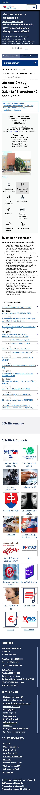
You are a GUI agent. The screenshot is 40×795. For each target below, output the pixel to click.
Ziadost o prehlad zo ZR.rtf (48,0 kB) (16, 389)
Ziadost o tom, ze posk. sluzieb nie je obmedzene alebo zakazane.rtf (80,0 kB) (17, 406)
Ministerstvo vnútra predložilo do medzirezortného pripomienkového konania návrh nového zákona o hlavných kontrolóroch (17, 23)
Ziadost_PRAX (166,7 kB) (20, 343)
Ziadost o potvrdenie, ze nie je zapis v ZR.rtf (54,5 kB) (18, 382)
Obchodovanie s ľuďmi (12, 756)
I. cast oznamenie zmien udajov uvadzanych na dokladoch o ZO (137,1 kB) (18, 320)
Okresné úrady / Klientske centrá (16, 73)
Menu (31, 7)
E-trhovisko (8, 772)
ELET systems (7, 783)
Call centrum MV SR (11, 769)
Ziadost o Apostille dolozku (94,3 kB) (16, 349)
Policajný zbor (9, 709)
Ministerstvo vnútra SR (13, 697)
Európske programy (11, 706)
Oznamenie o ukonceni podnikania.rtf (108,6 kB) (19, 366)
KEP (4, 108)
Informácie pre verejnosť (18, 108)
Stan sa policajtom (11, 747)
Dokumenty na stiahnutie (13, 105)
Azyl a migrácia (9, 713)
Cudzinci (7, 759)
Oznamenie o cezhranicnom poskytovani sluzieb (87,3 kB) (17, 374)
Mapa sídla (18, 783)
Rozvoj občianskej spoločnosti (16, 728)
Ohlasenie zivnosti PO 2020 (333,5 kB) (16, 313)
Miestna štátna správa (12, 763)
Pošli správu (13, 131)
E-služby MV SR (9, 750)
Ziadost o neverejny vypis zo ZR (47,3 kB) (17, 400)
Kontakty (29, 105)
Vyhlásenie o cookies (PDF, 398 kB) (16, 789)
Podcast (6, 743)
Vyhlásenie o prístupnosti (13, 786)
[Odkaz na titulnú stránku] (11, 6)
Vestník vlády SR (10, 753)
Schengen (7, 725)
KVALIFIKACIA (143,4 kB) (20, 340)
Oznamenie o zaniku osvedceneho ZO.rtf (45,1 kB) (17, 359)
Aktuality (6, 103)
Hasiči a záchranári (11, 719)
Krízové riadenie (10, 722)
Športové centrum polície (14, 732)
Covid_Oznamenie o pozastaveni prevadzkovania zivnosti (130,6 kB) (15, 335)
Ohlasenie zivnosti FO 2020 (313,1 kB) (16, 307)
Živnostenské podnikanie (13, 77)
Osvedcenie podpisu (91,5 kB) (22, 352)
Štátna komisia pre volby (14, 700)
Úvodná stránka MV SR (10, 56)
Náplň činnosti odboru (12, 110)
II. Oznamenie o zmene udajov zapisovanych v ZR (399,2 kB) (18, 327)
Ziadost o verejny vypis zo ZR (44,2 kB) (16, 394)
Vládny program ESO (12, 766)
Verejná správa (9, 716)
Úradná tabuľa (18, 103)
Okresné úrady (26, 56)
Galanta (32, 73)
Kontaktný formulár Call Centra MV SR (18, 679)
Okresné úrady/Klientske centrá (16, 703)
